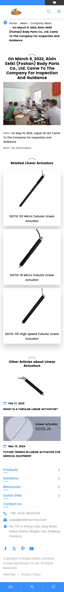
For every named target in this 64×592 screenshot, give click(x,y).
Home (13, 23)
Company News (41, 23)
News (23, 23)
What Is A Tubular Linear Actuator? (30, 409)
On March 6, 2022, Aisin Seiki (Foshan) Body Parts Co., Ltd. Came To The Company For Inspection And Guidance (34, 34)
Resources (12, 487)
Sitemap (9, 574)
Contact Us (12, 504)
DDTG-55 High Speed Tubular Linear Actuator (32, 336)
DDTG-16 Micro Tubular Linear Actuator (32, 277)
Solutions (10, 478)
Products (10, 470)
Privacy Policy (31, 574)
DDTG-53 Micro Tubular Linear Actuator (32, 219)
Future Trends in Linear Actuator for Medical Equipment (31, 454)
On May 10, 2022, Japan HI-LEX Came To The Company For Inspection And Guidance (31, 137)
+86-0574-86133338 (25, 513)
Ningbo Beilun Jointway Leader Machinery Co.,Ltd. (28, 561)
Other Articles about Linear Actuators (32, 364)
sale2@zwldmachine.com (28, 520)
